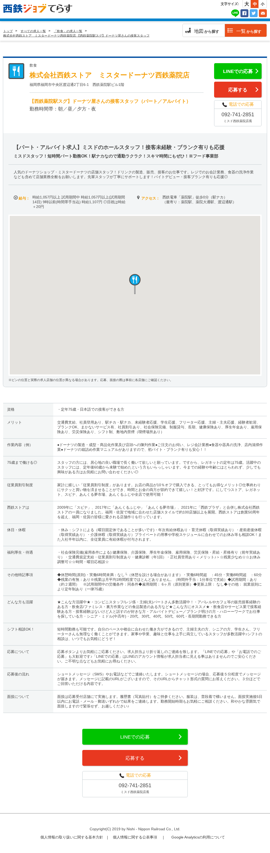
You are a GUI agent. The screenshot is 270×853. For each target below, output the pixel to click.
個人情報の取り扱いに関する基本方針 (71, 837)
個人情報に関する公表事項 (135, 837)
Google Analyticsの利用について (198, 837)
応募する (237, 89)
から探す (206, 31)
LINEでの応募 (238, 71)
